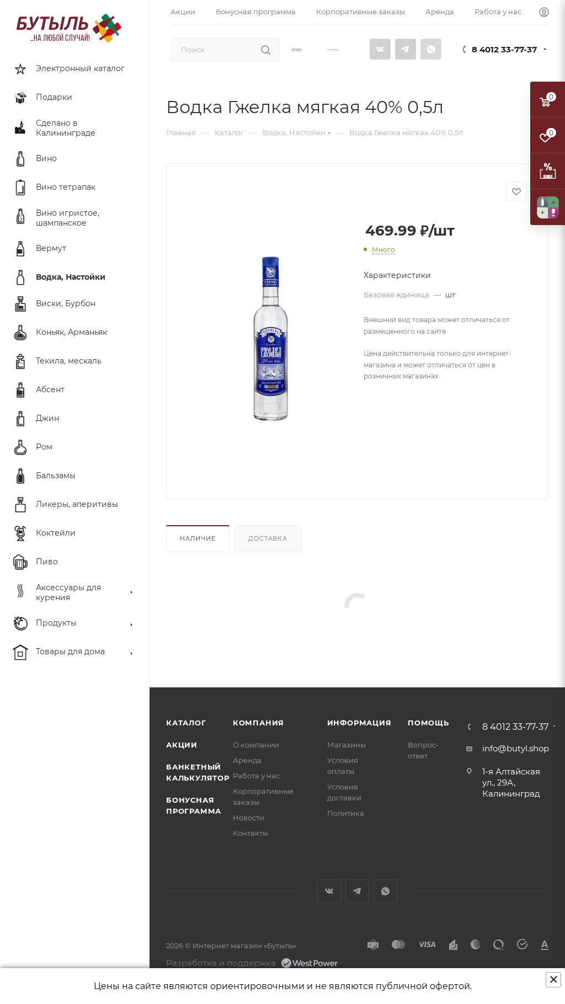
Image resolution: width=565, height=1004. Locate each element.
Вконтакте (380, 49)
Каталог (186, 722)
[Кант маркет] (297, 49)
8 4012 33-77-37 (504, 49)
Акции (182, 744)
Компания (258, 722)
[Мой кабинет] (544, 13)
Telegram (405, 49)
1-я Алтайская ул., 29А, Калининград (511, 782)
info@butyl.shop (515, 748)
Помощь (428, 722)
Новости (248, 817)
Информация (359, 722)
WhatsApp (430, 49)
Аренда (247, 760)
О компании (256, 744)
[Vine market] (333, 49)
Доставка (267, 538)
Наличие (198, 538)
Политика (345, 813)
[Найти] (265, 49)
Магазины (346, 744)
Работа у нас (256, 775)
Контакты (250, 833)
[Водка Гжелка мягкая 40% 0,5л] (271, 339)
